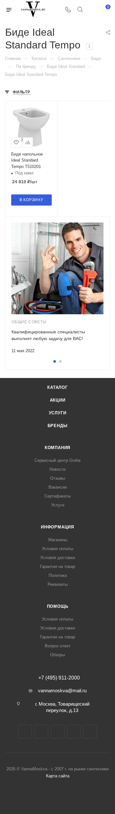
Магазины (57, 539)
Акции (57, 400)
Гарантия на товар (57, 566)
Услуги (57, 413)
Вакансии (58, 487)
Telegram (41, 731)
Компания (57, 447)
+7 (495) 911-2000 (59, 677)
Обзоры (57, 654)
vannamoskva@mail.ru (62, 690)
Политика (58, 575)
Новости (57, 469)
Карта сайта (57, 776)
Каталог (57, 387)
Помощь (57, 606)
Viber (90, 731)
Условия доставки (57, 557)
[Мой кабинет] (92, 10)
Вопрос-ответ (58, 645)
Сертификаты (57, 496)
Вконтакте (25, 731)
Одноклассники (74, 731)
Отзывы (57, 478)
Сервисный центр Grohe (57, 460)
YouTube (58, 731)
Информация (57, 527)
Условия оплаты (57, 548)
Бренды (58, 425)
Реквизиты (58, 584)
